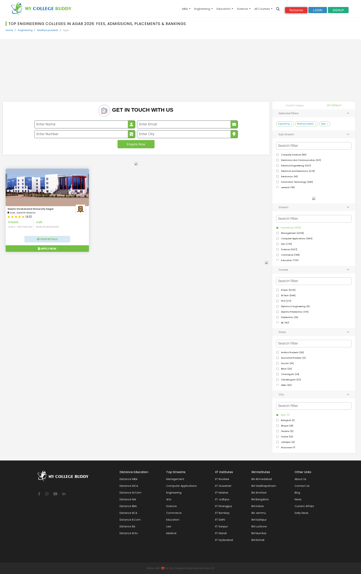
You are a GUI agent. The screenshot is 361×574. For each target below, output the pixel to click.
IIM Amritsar (259, 492)
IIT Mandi (221, 533)
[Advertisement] (180, 73)
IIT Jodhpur (222, 499)
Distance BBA (128, 506)
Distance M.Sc (129, 533)
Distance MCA (129, 486)
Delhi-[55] (286, 385)
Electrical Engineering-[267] (296, 165)
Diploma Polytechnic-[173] (294, 311)
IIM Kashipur (259, 520)
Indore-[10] (287, 436)
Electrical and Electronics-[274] (298, 171)
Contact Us (302, 486)
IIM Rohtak (258, 540)
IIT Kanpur (221, 526)
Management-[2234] (292, 233)
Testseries (296, 10)
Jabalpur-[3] (288, 442)
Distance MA (128, 499)
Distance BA (127, 526)
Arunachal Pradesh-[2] (293, 357)
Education (224, 9)
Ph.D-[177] (286, 300)
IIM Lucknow (259, 526)
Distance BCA (128, 513)
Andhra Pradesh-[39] (292, 352)
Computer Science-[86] (293, 154)
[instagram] (47, 494)
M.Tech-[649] (288, 295)
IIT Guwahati (223, 486)
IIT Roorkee (222, 479)
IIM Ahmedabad (261, 479)
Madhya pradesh (47, 30)
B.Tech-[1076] (288, 290)
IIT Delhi (220, 520)
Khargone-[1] (288, 447)
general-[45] (288, 187)
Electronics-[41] (289, 176)
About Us (300, 479)
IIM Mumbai (258, 533)
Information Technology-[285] (297, 181)
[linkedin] (64, 494)
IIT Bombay (222, 513)
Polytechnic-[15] (289, 317)
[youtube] (55, 494)
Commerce (174, 513)
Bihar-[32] (286, 368)
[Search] (278, 8)
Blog (297, 492)
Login (317, 10)
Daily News (301, 513)
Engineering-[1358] (290, 227)
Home (9, 30)
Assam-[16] (287, 363)
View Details (49, 239)
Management (175, 479)
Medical (171, 533)
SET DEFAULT (334, 105)
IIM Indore (257, 506)
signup (338, 10)
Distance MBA (128, 479)
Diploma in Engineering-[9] (295, 306)
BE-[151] (285, 322)
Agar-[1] (284, 414)
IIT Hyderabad (224, 540)
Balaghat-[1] (287, 420)
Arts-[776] (286, 243)
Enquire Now (136, 144)
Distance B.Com (130, 520)
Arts (168, 499)
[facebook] (39, 494)
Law (168, 526)
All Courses (262, 9)
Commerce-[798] (290, 254)
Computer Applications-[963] (296, 238)
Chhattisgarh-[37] (291, 379)
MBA (185, 9)
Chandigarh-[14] (290, 374)
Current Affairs (304, 506)
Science (242, 9)
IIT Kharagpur (223, 506)
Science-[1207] (289, 249)
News (298, 499)
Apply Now (48, 248)
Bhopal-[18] (287, 425)
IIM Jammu (258, 513)
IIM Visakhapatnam (263, 486)
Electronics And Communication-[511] (301, 160)
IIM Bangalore (260, 499)
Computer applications (181, 486)
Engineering (202, 9)
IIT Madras (221, 492)
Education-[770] (289, 260)
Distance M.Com (130, 492)
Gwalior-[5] (287, 431)
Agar (323, 123)
